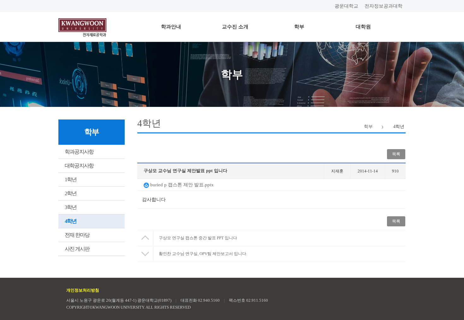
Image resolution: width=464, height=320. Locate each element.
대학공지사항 (79, 166)
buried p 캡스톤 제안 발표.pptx (181, 184)
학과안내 (171, 26)
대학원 (363, 26)
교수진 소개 (235, 26)
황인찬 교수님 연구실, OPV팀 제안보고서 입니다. (203, 253)
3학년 (71, 207)
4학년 (71, 221)
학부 (299, 26)
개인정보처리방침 (82, 290)
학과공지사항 (79, 152)
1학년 (71, 180)
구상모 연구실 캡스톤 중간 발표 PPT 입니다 (198, 238)
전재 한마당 (77, 235)
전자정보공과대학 (383, 6)
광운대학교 (346, 6)
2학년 (71, 193)
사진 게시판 (77, 249)
